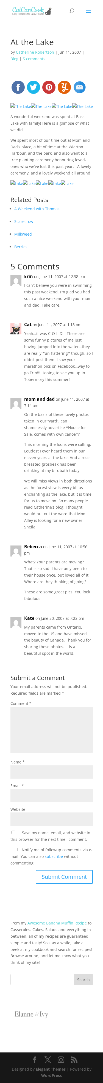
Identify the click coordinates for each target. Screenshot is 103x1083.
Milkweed (23, 234)
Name (17, 762)
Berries (20, 246)
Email (17, 785)
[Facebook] (18, 90)
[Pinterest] (49, 90)
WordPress (51, 1075)
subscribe (54, 856)
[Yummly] (64, 90)
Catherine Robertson (35, 52)
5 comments (34, 58)
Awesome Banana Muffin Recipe (57, 923)
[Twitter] (33, 90)
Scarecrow (23, 221)
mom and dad (39, 399)
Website (17, 809)
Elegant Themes (51, 1069)
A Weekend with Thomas (37, 208)
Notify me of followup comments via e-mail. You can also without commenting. (51, 856)
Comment (21, 703)
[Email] (79, 90)
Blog (14, 58)
